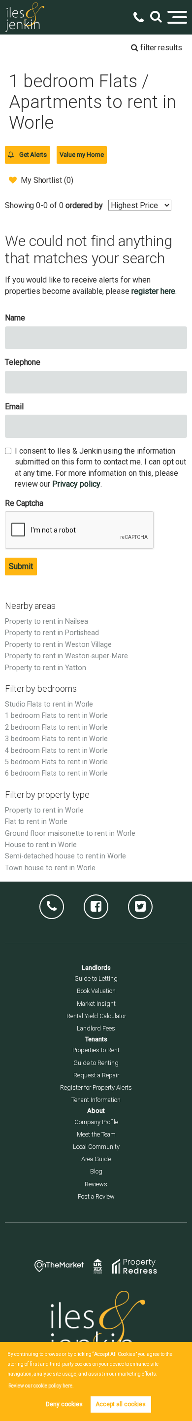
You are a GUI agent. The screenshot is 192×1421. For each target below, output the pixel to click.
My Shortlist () (47, 180)
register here (153, 291)
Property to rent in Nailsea (46, 621)
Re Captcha (24, 503)
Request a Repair (96, 1075)
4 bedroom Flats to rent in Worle (56, 750)
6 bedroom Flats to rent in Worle (56, 773)
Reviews (96, 1184)
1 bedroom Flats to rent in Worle (56, 715)
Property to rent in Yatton (45, 668)
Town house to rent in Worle (50, 868)
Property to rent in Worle (44, 810)
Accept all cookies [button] (121, 1404)
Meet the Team (96, 1134)
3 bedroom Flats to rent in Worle (56, 739)
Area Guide (96, 1159)
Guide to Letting (96, 978)
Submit (21, 566)
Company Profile (96, 1122)
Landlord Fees (96, 1028)
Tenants (96, 1039)
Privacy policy (76, 484)
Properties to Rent (96, 1050)
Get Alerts (32, 154)
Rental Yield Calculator (96, 1016)
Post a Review (96, 1196)
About (96, 1110)
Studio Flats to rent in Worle (49, 704)
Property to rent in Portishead (52, 633)
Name (15, 317)
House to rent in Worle (41, 845)
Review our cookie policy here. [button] (41, 1385)
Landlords (96, 967)
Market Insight (96, 1003)
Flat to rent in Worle (36, 821)
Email (14, 406)
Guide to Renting (96, 1062)
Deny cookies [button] (64, 1404)
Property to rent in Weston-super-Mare (66, 656)
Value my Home (81, 154)
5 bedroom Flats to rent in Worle (56, 762)
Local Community (96, 1146)
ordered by (84, 205)
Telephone (23, 362)
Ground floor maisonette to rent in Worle (70, 833)
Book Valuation (96, 991)
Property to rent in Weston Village (58, 644)
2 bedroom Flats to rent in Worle (56, 727)
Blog (96, 1171)
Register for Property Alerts (96, 1087)
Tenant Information (96, 1099)
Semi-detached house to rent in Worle (65, 856)
